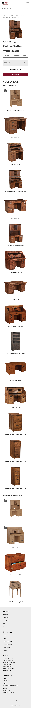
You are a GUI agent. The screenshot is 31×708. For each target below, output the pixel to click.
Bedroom (5, 614)
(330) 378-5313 (7, 680)
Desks (12, 15)
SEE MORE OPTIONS (15, 69)
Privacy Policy (19, 704)
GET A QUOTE (15, 74)
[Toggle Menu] (27, 3)
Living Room (6, 620)
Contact (5, 650)
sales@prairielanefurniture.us (10, 685)
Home (4, 15)
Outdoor (5, 627)
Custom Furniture (7, 644)
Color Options (6, 647)
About (4, 638)
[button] (25, 21)
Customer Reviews (7, 641)
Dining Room (6, 617)
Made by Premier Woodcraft (15, 56)
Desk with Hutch (18, 15)
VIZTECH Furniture (17, 705)
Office (8, 15)
